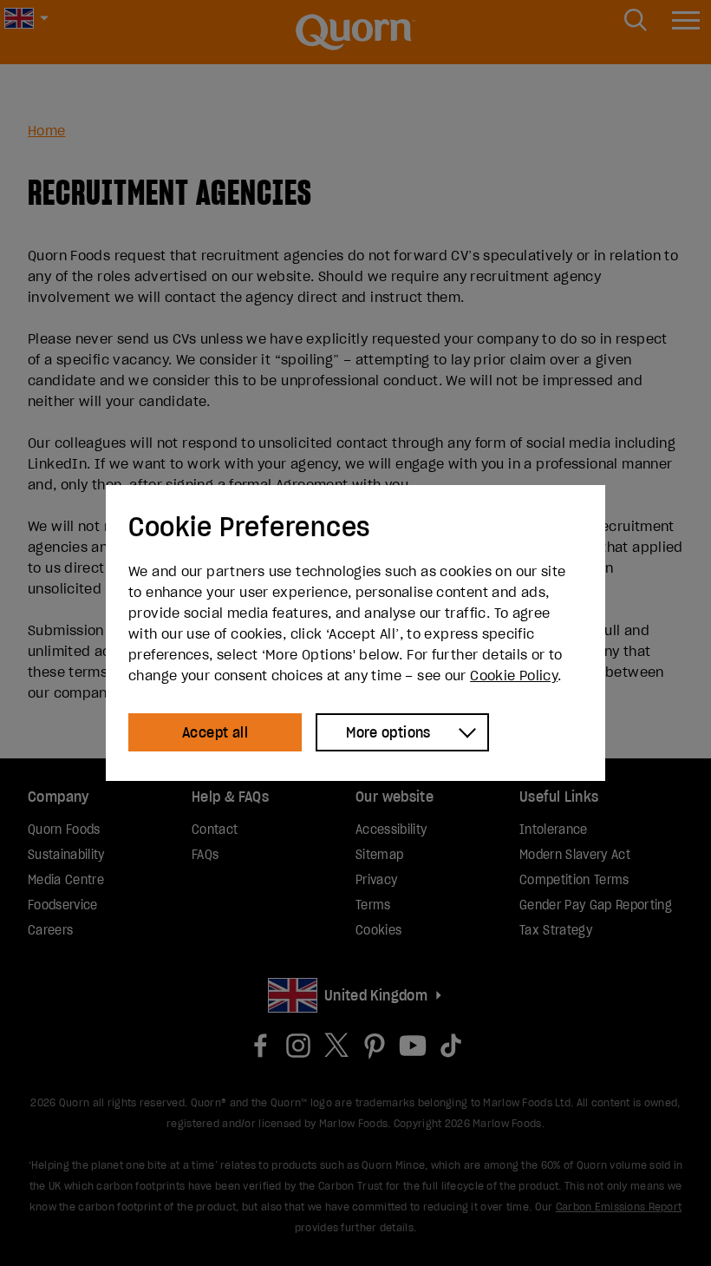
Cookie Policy (514, 675)
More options (388, 732)
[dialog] (355, 633)
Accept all (215, 732)
